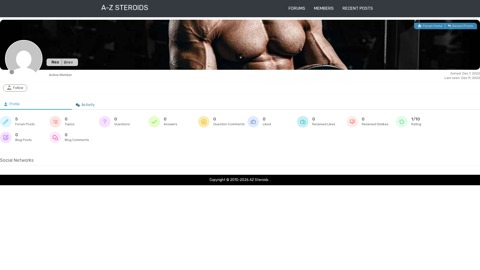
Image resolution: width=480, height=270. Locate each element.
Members (324, 8)
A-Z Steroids (124, 8)
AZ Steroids (259, 180)
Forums (296, 8)
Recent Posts (357, 8)
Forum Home (432, 26)
